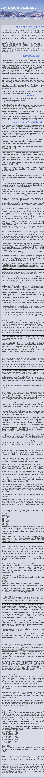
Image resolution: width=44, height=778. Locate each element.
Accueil (15, 18)
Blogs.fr (5, 18)
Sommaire (26, 18)
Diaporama (36, 18)
